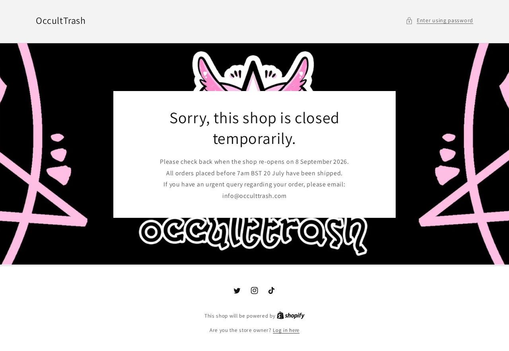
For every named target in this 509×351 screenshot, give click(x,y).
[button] (439, 20)
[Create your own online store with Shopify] (291, 315)
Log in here (286, 330)
